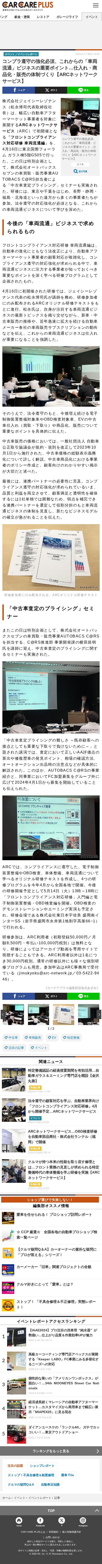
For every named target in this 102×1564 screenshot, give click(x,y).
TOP (51, 1510)
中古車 (13, 1037)
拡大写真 (83, 171)
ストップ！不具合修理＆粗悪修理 (31, 1475)
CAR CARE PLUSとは (33, 1532)
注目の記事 (16, 1047)
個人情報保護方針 (71, 1532)
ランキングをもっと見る (51, 1451)
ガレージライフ (67, 16)
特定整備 (73, 1037)
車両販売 (35, 1037)
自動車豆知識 (50, 1484)
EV (54, 1037)
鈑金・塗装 (22, 16)
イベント (92, 16)
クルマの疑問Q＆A (21, 1484)
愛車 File (67, 1475)
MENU (95, 5)
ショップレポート (42, 1465)
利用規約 (53, 1532)
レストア (43, 16)
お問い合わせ (53, 1537)
